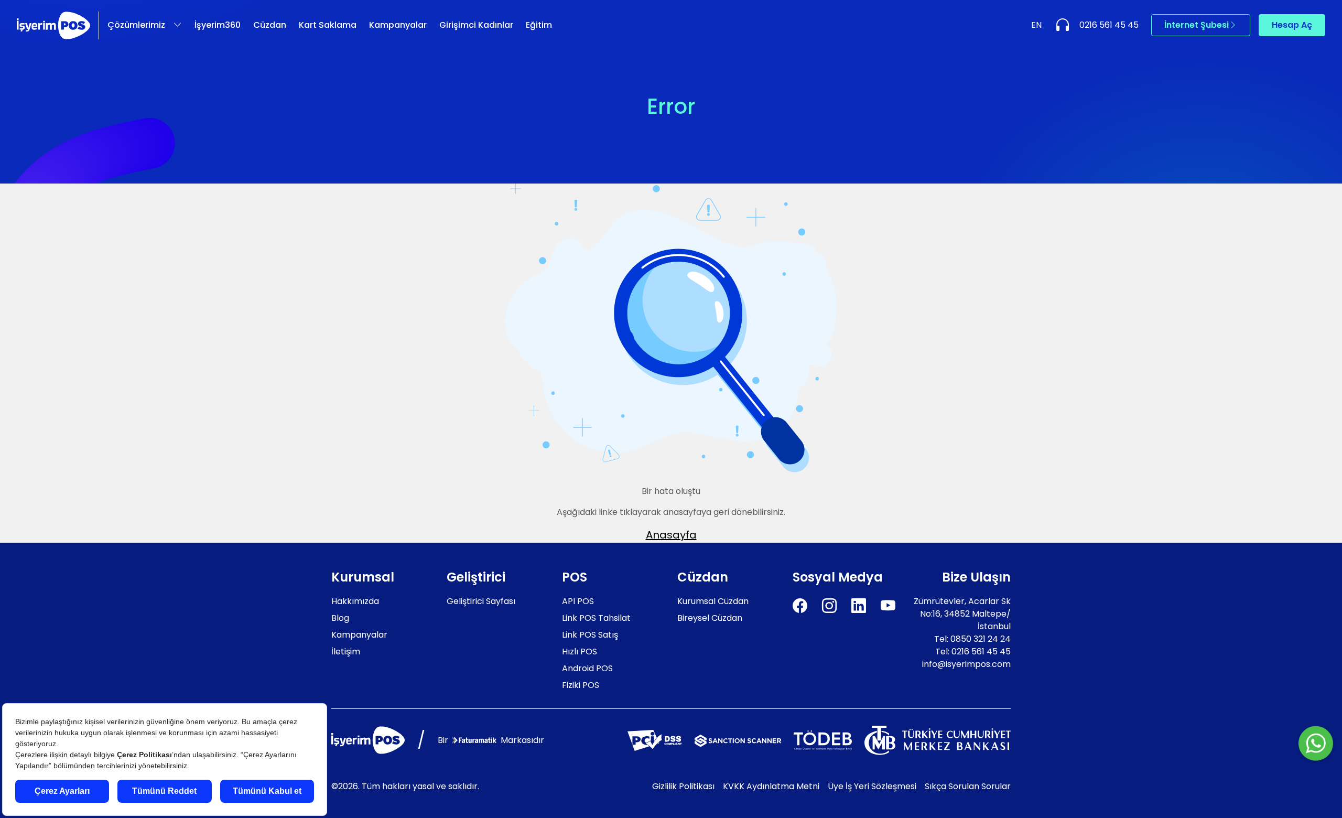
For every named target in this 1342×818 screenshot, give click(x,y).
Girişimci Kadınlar (476, 25)
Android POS (587, 668)
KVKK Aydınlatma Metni (771, 786)
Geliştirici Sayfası (481, 601)
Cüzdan (269, 25)
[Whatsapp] (1316, 745)
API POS (578, 601)
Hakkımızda (355, 601)
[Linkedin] (858, 606)
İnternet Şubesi (1196, 25)
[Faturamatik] (474, 740)
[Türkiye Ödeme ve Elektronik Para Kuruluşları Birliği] (823, 740)
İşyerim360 (217, 25)
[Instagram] (829, 606)
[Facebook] (800, 606)
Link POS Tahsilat (596, 618)
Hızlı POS (579, 651)
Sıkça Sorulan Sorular (968, 786)
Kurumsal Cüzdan (713, 601)
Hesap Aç (1292, 25)
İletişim (345, 651)
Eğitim (539, 25)
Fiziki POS (580, 685)
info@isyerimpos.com (966, 664)
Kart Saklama (327, 25)
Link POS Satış (590, 635)
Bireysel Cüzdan (709, 618)
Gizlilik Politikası (683, 786)
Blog (340, 618)
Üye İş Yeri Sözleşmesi (872, 786)
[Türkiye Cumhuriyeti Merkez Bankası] (937, 740)
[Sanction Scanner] (738, 740)
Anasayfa (671, 535)
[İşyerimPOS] (53, 25)
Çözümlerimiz (136, 25)
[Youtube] (888, 606)
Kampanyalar (398, 25)
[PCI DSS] (654, 740)
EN (1036, 25)
